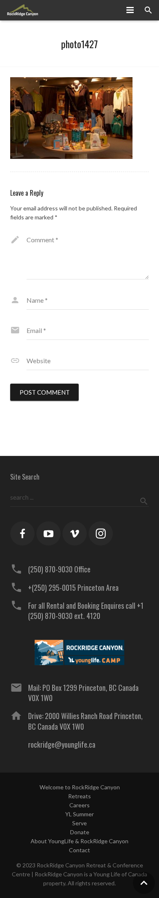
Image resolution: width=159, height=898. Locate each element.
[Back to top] (144, 883)
